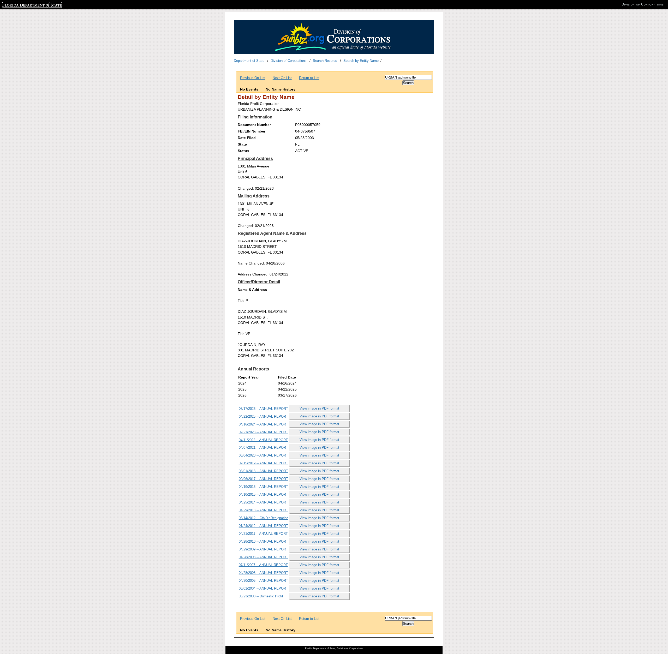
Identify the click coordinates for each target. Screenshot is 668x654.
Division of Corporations (289, 61)
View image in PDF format (319, 408)
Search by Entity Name (361, 61)
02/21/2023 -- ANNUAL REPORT (263, 432)
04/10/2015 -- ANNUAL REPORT (263, 494)
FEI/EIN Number (251, 131)
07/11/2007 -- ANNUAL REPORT (263, 565)
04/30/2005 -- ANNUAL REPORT (263, 581)
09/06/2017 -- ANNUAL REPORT (263, 479)
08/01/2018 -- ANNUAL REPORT (263, 471)
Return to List (309, 78)
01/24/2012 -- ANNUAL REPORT (263, 526)
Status (243, 151)
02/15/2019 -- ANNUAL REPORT (263, 463)
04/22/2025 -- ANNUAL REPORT (263, 416)
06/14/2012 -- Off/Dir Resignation (263, 518)
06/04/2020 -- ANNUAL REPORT (263, 455)
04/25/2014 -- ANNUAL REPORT (263, 502)
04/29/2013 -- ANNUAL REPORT (263, 510)
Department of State (249, 61)
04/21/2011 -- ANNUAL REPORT (263, 534)
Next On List (282, 78)
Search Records (325, 61)
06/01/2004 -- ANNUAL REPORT (263, 588)
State (242, 144)
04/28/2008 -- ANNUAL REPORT (263, 557)
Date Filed (247, 138)
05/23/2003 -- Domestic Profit (261, 596)
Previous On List (252, 78)
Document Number (254, 125)
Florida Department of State (23, 4)
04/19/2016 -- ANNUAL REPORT (263, 487)
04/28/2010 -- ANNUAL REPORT (263, 541)
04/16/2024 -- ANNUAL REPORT (263, 424)
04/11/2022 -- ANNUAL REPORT (263, 440)
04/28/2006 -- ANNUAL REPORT (263, 573)
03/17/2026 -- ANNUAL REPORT (263, 409)
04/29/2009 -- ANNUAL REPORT (263, 549)
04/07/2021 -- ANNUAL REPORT (263, 447)
